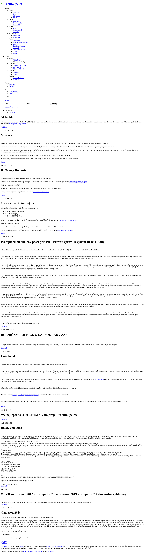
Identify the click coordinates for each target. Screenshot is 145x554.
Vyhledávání (16, 60)
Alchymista (16, 41)
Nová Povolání (17, 23)
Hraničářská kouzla (19, 46)
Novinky (11, 86)
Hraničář (15, 44)
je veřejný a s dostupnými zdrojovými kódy (25, 395)
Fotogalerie (16, 16)
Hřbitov (15, 17)
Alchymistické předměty (20, 42)
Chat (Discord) (13, 91)
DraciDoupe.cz (5, 546)
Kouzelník (16, 48)
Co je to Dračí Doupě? (20, 65)
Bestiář (15, 28)
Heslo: (29, 103)
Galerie (15, 14)
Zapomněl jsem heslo (11, 107)
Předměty (16, 32)
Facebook (12, 112)
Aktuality (11, 85)
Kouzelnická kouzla (19, 49)
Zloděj (15, 53)
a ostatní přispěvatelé (57, 546)
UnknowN (4, 326)
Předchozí (4, 127)
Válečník (15, 51)
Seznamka (16, 72)
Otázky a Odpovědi (19, 69)
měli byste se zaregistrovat (17, 124)
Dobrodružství (17, 30)
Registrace (8, 100)
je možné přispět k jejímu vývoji (33, 551)
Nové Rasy (16, 25)
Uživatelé (16, 79)
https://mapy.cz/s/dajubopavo (78, 182)
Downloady (16, 35)
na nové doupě (99, 379)
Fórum (11, 93)
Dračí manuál (17, 67)
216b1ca (21, 546)
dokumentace (51, 551)
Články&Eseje (17, 12)
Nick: (6, 103)
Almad (3, 162)
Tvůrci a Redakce (18, 78)
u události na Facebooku (41, 192)
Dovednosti (16, 21)
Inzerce (15, 74)
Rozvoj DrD (16, 37)
